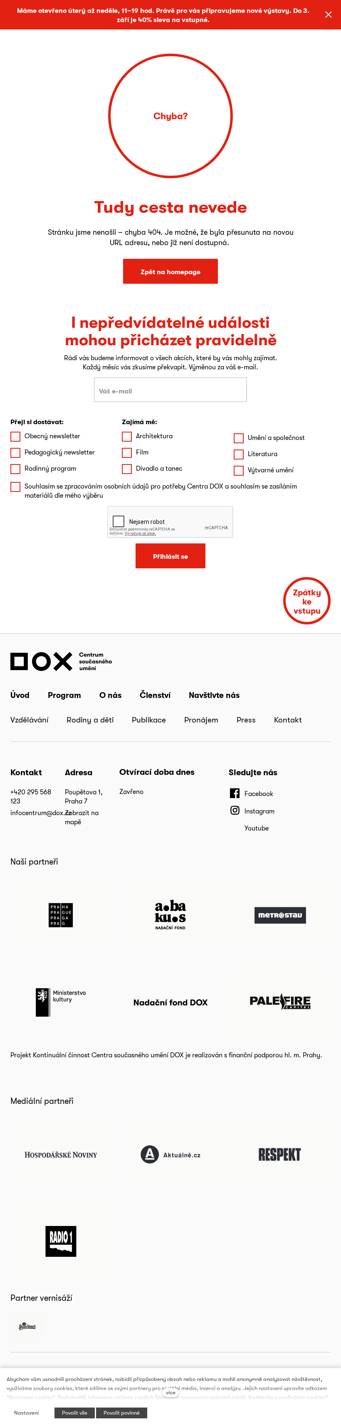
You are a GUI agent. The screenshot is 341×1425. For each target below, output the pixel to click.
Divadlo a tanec (159, 468)
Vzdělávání (29, 719)
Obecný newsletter (52, 436)
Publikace (149, 719)
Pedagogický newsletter (60, 452)
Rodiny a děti (90, 719)
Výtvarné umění (271, 470)
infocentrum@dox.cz (41, 813)
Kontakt (288, 719)
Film (142, 452)
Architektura (154, 436)
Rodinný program (50, 468)
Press (246, 719)
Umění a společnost (276, 438)
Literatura (262, 454)
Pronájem (201, 719)
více (170, 1392)
